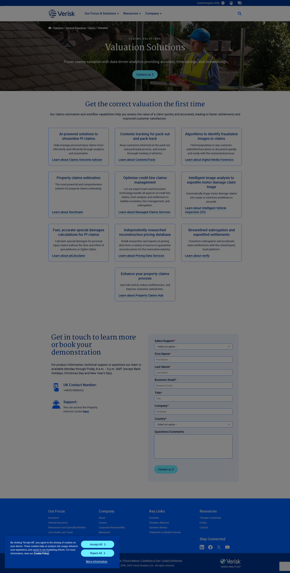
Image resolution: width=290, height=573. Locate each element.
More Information (96, 561)
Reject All (96, 553)
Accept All (96, 544)
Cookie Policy (41, 553)
